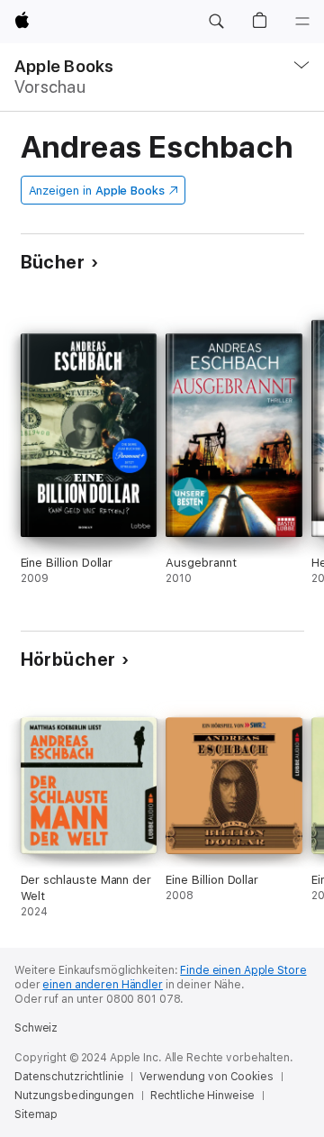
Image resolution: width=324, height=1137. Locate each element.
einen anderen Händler (102, 984)
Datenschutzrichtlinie (68, 1076)
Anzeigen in (97, 190)
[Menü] (302, 21)
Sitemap (36, 1114)
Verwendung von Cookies (206, 1076)
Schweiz (36, 1028)
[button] (216, 21)
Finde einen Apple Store (243, 970)
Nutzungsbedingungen (74, 1095)
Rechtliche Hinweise (203, 1095)
